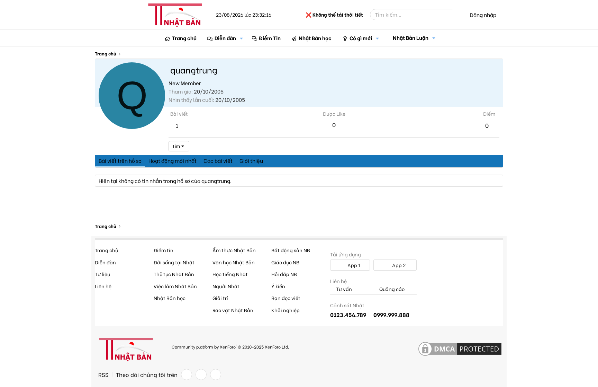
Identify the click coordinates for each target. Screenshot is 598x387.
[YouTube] (215, 374)
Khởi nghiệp (285, 310)
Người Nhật (225, 286)
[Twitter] (201, 374)
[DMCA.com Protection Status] (460, 349)
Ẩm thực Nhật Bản (234, 250)
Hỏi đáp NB (284, 274)
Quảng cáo (391, 289)
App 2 (398, 265)
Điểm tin (163, 250)
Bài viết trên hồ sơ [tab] (120, 160)
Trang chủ (184, 38)
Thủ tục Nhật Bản (174, 274)
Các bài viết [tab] (218, 160)
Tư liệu (102, 274)
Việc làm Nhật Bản (175, 286)
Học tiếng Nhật (230, 274)
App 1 (353, 265)
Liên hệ (103, 286)
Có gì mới (361, 38)
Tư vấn (343, 289)
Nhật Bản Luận (410, 37)
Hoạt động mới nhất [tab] (172, 160)
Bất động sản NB (290, 250)
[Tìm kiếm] (457, 14)
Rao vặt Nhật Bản (232, 310)
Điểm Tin (270, 38)
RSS (103, 374)
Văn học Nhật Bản (233, 262)
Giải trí (220, 297)
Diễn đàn (225, 38)
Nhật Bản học (315, 38)
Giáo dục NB (285, 262)
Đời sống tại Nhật (174, 262)
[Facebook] (186, 374)
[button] (241, 38)
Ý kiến (278, 286)
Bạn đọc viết (285, 297)
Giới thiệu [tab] (251, 160)
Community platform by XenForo (230, 346)
